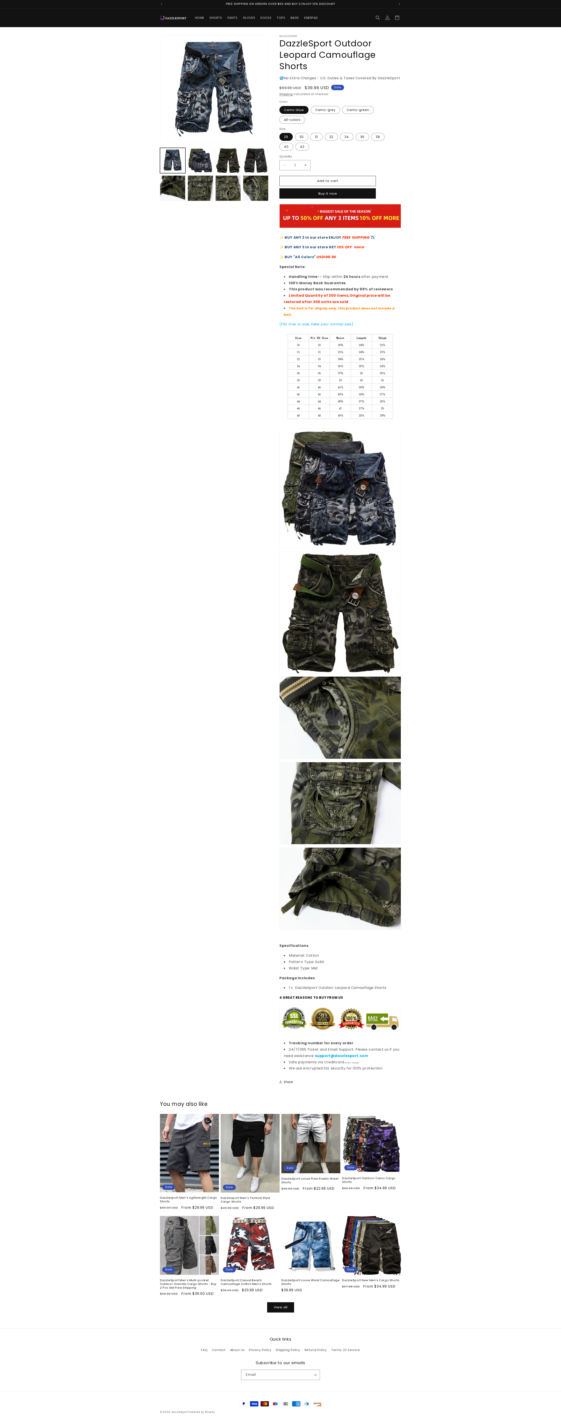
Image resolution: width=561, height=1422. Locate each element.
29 (286, 137)
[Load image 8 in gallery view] (255, 188)
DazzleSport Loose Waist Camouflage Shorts (310, 1282)
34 (346, 137)
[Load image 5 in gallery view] (172, 188)
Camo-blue (294, 110)
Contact (219, 1350)
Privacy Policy (260, 1350)
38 (378, 137)
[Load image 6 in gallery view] (200, 188)
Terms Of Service (345, 1350)
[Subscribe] (315, 1375)
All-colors (292, 120)
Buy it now (327, 193)
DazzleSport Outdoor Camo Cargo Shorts (369, 1180)
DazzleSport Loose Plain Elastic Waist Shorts (309, 1180)
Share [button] (288, 1082)
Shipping (286, 94)
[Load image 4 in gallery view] (255, 160)
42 (302, 147)
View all (281, 1307)
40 (286, 147)
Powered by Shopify (201, 1412)
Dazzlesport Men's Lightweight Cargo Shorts (188, 1199)
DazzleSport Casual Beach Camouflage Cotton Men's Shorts (246, 1282)
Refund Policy (316, 1350)
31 (316, 137)
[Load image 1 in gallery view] (172, 160)
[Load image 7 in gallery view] (228, 188)
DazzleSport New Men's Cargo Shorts (370, 1280)
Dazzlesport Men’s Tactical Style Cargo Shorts (245, 1200)
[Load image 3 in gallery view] (228, 160)
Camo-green (358, 110)
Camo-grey (325, 110)
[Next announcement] (399, 4)
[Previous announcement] (161, 4)
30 (302, 137)
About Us (237, 1350)
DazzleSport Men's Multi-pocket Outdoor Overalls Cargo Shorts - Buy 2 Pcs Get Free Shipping (188, 1284)
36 (362, 137)
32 (331, 137)
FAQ (204, 1350)
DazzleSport (180, 1412)
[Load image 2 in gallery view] (200, 160)
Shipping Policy (288, 1350)
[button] (378, 18)
